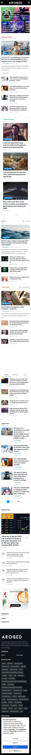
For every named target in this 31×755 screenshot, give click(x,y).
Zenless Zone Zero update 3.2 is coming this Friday (19, 278)
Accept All (15, 747)
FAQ (15, 675)
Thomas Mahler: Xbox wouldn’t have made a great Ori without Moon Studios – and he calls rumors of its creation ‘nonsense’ (11, 13)
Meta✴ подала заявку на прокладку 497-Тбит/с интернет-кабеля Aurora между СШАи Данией (15, 243)
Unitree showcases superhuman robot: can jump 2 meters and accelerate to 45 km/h (17, 580)
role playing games (12, 699)
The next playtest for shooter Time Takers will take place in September (14, 174)
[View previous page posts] (14, 215)
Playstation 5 (17, 693)
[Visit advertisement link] (15, 599)
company (23, 666)
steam (20, 705)
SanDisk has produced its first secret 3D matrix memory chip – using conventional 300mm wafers (19, 392)
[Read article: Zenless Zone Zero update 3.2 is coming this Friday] (4, 278)
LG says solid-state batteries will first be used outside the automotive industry (18, 332)
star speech (14, 705)
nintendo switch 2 (6, 690)
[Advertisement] (15, 359)
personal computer (7, 693)
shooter (10, 702)
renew (3, 699)
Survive (10, 708)
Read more (6, 73)
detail (20, 669)
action (3, 663)
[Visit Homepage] (15, 2)
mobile (4, 684)
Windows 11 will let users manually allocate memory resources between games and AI (19, 259)
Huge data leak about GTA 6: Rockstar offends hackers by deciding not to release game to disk (18, 411)
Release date (22, 696)
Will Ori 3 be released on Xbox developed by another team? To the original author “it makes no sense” (12, 28)
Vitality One (5, 711)
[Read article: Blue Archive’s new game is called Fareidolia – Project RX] (15, 298)
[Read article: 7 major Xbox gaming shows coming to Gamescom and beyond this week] (4, 269)
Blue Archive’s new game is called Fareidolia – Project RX (12, 308)
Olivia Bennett (5, 63)
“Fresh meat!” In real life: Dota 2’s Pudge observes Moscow (18, 402)
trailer (20, 708)
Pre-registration (6, 696)
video (25, 708)
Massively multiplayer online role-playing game (14, 681)
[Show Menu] (2, 2)
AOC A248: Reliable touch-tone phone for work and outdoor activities (19, 88)
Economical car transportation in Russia (12, 672)
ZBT (21, 711)
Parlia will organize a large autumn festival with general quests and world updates (14, 145)
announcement (18, 663)
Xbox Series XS (14, 711)
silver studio (5, 705)
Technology (8, 139)
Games (4, 23)
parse (25, 690)
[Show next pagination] (22, 501)
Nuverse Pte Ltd (17, 690)
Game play (21, 675)
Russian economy (23, 699)
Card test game (15, 666)
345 (18, 501)
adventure (10, 663)
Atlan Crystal (5, 666)
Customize (15, 739)
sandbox (4, 702)
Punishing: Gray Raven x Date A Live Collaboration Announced (19, 340)
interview (4, 678)
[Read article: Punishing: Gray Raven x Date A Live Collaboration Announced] (4, 341)
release (14, 696)
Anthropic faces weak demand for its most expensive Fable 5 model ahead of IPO (19, 322)
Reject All (15, 743)
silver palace (18, 702)
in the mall (12, 678)
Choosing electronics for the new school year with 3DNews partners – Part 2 (18, 78)
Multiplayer (11, 684)
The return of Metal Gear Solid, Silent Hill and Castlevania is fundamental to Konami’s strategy (19, 98)
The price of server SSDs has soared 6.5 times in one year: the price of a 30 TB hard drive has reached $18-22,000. (18, 381)
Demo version (13, 669)
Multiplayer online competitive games (11, 687)
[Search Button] (29, 2)
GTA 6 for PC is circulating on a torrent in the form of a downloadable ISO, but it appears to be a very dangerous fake (15, 59)
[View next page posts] (17, 215)
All (23, 221)
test (16, 708)
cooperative (5, 669)
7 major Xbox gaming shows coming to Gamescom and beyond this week (18, 269)
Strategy (4, 708)
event (10, 675)
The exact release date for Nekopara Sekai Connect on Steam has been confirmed (18, 108)
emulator (4, 675)
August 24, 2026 (14, 63)
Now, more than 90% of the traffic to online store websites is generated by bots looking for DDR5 (15, 205)
